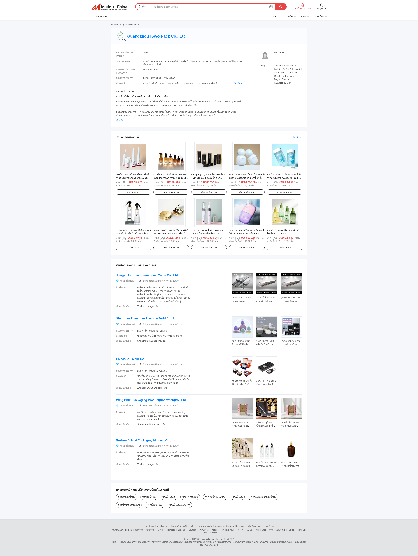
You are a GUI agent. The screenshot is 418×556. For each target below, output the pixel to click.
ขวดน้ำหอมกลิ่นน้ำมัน (129, 505)
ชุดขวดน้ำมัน (149, 497)
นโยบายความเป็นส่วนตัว (201, 526)
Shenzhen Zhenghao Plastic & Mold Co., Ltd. (147, 318)
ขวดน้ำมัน (237, 497)
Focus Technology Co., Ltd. (211, 539)
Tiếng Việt (301, 529)
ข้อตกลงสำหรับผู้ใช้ (179, 526)
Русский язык (228, 529)
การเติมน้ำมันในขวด (215, 497)
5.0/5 (131, 91)
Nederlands (261, 529)
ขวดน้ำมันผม (169, 497)
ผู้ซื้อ (274, 16)
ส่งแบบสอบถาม (133, 192)
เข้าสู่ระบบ (321, 8)
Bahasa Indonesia (211, 532)
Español (181, 529)
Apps (303, 16)
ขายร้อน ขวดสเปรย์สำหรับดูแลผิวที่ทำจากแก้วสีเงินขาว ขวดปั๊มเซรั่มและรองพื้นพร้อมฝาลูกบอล (247, 178)
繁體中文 (150, 529)
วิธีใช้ (290, 16)
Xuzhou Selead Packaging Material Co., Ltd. (146, 440)
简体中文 (139, 529)
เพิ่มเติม (236, 83)
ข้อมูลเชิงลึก (269, 526)
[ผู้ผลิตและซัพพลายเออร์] (109, 6)
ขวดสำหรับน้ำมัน (126, 497)
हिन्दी (271, 529)
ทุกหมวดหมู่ (101, 16)
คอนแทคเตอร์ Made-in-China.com (230, 526)
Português (204, 529)
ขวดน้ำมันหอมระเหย (179, 505)
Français (171, 529)
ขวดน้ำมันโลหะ (155, 505)
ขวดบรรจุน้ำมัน (190, 497)
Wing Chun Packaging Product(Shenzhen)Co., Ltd (151, 400)
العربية (249, 529)
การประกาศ (162, 526)
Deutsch (192, 529)
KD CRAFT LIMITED (130, 358)
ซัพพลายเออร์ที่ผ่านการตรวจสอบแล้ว (163, 280)
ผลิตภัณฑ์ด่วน (254, 526)
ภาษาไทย (280, 529)
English (128, 529)
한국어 (241, 529)
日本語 (161, 529)
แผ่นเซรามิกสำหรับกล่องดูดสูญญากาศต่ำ (241, 301)
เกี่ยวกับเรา (149, 526)
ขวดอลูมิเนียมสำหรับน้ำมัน (262, 497)
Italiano (215, 529)
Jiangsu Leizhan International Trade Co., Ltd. (147, 275)
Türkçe (291, 529)
